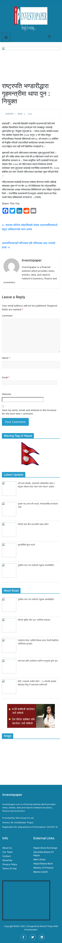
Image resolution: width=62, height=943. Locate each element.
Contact (6, 856)
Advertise (7, 860)
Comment (7, 315)
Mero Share (39, 859)
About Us (7, 847)
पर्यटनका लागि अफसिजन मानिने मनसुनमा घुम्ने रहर (38, 660)
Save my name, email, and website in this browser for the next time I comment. (29, 411)
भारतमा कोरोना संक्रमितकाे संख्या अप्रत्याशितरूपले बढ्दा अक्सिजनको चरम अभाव (29, 227)
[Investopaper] (31, 18)
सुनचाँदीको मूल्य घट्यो (26, 544)
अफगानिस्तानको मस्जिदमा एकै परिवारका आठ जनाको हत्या (28, 245)
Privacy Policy (9, 864)
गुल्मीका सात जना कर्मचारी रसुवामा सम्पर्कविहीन (36, 565)
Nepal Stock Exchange (45, 847)
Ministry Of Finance (43, 867)
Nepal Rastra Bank (43, 863)
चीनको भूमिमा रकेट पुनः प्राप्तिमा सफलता (34, 619)
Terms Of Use (9, 868)
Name (6, 357)
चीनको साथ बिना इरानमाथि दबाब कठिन (33, 524)
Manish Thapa (46, 926)
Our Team (7, 852)
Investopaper (31, 929)
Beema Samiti (40, 871)
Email (6, 377)
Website (6, 394)
